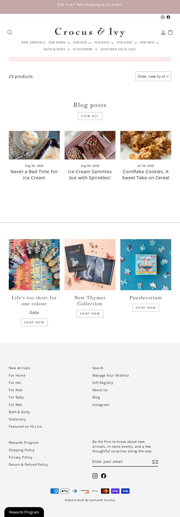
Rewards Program (24, 442)
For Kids (102, 42)
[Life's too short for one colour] (34, 264)
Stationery (83, 49)
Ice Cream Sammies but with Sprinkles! (90, 175)
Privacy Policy (20, 457)
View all (90, 116)
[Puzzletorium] (145, 264)
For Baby (125, 42)
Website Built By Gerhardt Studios (90, 500)
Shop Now (34, 322)
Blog (96, 397)
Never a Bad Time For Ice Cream (34, 175)
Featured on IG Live (118, 49)
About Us (100, 390)
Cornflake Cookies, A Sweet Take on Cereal (145, 175)
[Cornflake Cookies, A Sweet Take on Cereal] (145, 145)
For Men (147, 42)
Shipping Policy (22, 450)
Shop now (146, 308)
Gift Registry (102, 382)
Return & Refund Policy (28, 464)
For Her (80, 42)
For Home (58, 42)
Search (98, 368)
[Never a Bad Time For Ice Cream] (34, 145)
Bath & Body (55, 49)
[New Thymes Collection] (90, 264)
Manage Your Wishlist (110, 375)
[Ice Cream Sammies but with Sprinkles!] (90, 145)
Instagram (100, 404)
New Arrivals (33, 42)
